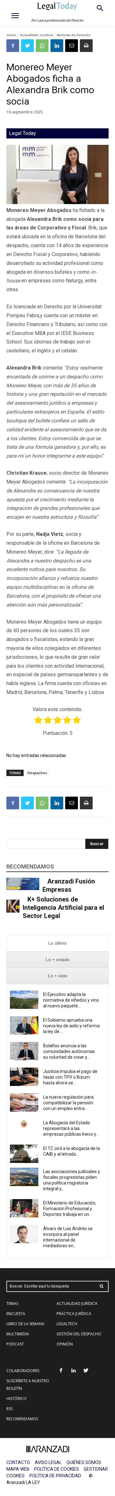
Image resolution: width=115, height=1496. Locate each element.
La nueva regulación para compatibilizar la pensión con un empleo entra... (68, 1103)
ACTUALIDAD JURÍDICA (77, 1303)
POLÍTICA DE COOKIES (56, 1469)
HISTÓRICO (16, 1398)
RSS (9, 1408)
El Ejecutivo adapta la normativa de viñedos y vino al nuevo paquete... (71, 1000)
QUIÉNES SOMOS (83, 1462)
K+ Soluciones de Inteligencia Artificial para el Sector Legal (63, 908)
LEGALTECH (67, 1323)
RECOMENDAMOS (22, 1419)
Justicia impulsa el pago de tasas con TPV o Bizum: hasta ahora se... (70, 1077)
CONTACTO (18, 1462)
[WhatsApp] (42, 45)
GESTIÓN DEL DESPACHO (79, 1334)
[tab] (57, 943)
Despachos (37, 772)
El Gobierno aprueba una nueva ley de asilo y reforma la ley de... (71, 1026)
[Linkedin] (56, 45)
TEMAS (12, 1303)
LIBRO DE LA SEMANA (25, 1323)
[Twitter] (27, 45)
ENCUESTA (15, 1313)
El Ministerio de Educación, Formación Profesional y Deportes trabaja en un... (69, 1208)
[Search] (101, 1286)
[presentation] (57, 943)
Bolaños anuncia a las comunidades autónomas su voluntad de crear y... (69, 1051)
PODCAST (15, 1344)
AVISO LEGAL (48, 1462)
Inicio (11, 35)
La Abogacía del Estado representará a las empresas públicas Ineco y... (71, 1128)
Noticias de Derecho (73, 35)
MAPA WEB (17, 1469)
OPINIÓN (65, 1344)
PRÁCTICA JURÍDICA (74, 1313)
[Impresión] (86, 45)
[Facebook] (12, 45)
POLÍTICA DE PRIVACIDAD (55, 1475)
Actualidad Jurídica (36, 35)
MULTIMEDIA (17, 1334)
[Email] (71, 45)
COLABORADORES (22, 1370)
